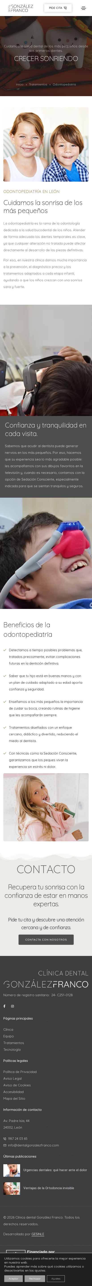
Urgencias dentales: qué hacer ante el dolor (55, 1170)
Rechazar (35, 1278)
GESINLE (37, 1234)
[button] (46, 940)
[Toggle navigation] (83, 8)
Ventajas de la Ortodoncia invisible (48, 1188)
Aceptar (13, 1278)
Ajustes (55, 1278)
